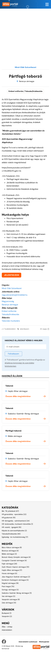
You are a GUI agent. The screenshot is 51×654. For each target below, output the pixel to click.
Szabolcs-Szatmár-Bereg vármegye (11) (17, 593)
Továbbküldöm (10, 329)
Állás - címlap (7, 627)
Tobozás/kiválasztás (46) (11, 534)
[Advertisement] (25, 34)
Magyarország (8, 301)
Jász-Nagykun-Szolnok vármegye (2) (16, 577)
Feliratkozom (13, 353)
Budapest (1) (6, 613)
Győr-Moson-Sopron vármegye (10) (15, 567)
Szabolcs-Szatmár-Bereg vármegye (23, 413)
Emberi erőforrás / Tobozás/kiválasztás (25, 91)
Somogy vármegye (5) (10, 590)
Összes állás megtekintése (18, 396)
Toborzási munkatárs (11, 321)
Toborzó (9, 386)
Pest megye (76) (8, 586)
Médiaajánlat (44, 642)
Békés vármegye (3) (9, 554)
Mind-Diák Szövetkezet (12, 288)
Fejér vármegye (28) (9, 564)
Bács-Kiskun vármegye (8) (12, 547)
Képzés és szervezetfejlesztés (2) (14, 530)
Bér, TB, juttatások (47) (10, 511)
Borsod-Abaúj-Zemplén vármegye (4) (16, 557)
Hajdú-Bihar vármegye (18, 391)
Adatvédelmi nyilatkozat (28, 642)
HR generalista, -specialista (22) (14, 514)
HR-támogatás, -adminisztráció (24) (16, 521)
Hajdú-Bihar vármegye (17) (12, 570)
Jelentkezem (24, 329)
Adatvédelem (7, 630)
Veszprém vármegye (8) (11, 599)
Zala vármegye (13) (9, 603)
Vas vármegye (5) (8, 596)
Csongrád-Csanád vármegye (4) (14, 560)
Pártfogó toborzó (13, 431)
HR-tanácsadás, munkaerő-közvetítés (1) (17, 524)
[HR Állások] (13, 4)
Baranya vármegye (26, 81)
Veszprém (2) (7, 616)
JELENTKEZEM (11, 275)
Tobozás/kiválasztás (10, 314)
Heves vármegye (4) (9, 573)
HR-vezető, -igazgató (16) (11, 527)
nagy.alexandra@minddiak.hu (14, 295)
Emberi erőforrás (9, 311)
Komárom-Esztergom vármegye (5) (15, 580)
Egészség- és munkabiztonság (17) (15, 537)
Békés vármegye (15, 436)
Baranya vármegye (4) (10, 551)
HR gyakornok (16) (8, 517)
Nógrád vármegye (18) (10, 583)
